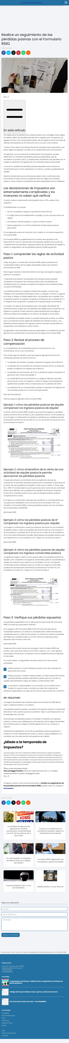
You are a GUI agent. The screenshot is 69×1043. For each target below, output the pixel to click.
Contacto (5, 1035)
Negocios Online (7, 1023)
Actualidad (5, 1013)
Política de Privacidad (9, 1033)
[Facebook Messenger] (8, 53)
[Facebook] (3, 53)
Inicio (3, 1031)
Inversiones (5, 1020)
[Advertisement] (34, 19)
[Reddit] (28, 53)
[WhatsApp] (23, 53)
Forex (3, 1018)
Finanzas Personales (8, 1016)
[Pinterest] (18, 53)
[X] (13, 53)
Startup (4, 1025)
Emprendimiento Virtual (31, 2)
